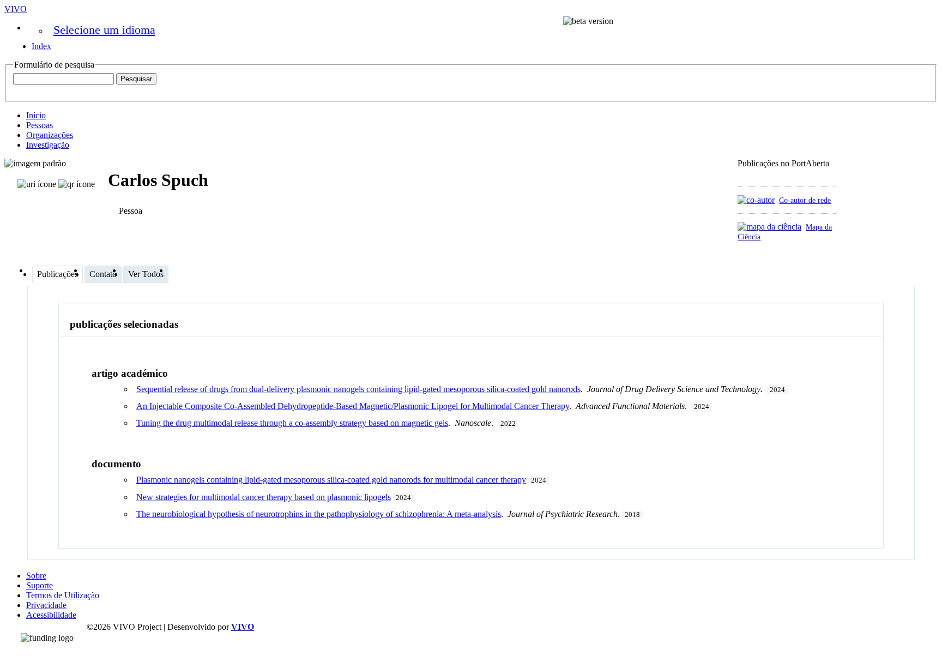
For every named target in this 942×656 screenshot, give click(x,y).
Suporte (39, 585)
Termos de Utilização (62, 595)
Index (41, 46)
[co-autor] (756, 199)
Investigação (47, 144)
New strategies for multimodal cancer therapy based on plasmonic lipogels (263, 497)
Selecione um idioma (104, 30)
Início (36, 115)
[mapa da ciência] (769, 226)
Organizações (49, 135)
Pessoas (39, 125)
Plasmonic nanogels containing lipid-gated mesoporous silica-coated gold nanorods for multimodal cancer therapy (331, 479)
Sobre (36, 575)
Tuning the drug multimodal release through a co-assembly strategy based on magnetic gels (292, 423)
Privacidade (46, 605)
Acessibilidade (51, 614)
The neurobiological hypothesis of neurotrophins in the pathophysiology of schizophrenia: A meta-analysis (318, 514)
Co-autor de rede (805, 200)
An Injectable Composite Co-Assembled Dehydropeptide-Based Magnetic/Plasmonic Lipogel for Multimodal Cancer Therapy (352, 406)
